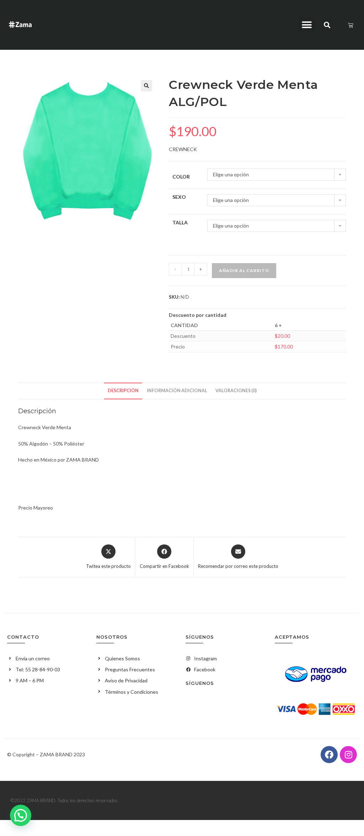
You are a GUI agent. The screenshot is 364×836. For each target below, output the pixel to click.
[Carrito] (350, 25)
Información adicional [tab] (177, 390)
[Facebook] (329, 754)
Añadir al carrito (244, 270)
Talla (180, 222)
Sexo (179, 197)
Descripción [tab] (123, 390)
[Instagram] (348, 754)
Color (181, 177)
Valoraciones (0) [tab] (236, 390)
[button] (307, 25)
